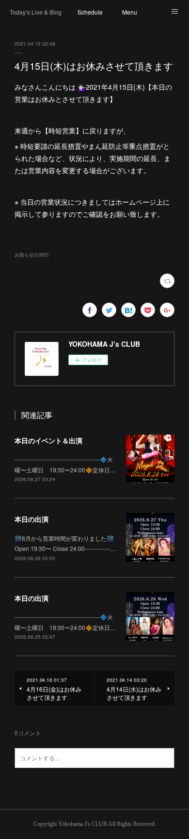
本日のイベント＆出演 (48, 440)
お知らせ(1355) (31, 254)
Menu (129, 12)
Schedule (90, 12)
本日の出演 (31, 519)
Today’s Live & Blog (36, 12)
